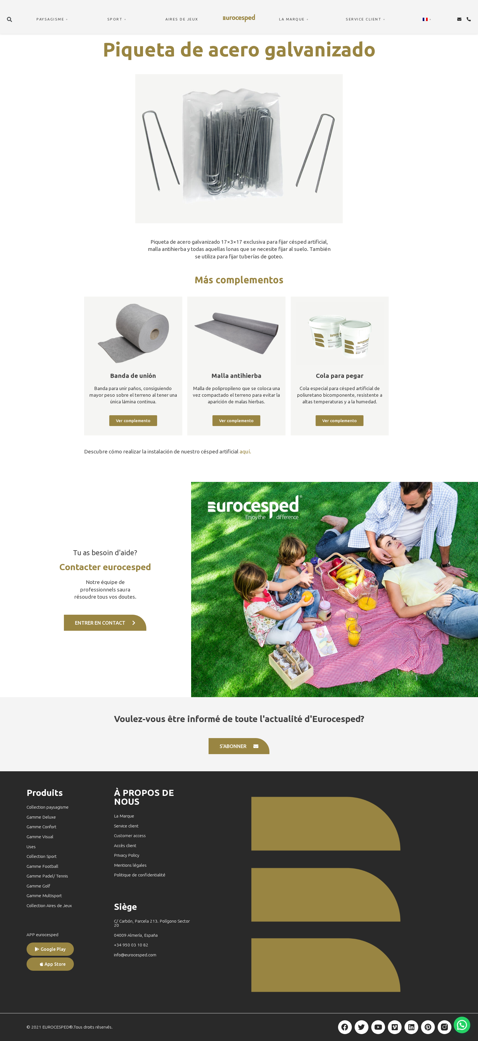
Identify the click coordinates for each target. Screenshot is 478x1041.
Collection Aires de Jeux (49, 905)
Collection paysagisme (48, 807)
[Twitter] (361, 1027)
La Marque (124, 816)
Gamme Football (42, 866)
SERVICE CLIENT (363, 19)
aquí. (245, 451)
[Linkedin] (411, 1027)
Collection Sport (42, 856)
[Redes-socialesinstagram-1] (444, 1027)
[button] (9, 19)
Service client (126, 826)
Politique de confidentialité (139, 875)
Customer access (130, 835)
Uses (31, 846)
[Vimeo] (395, 1027)
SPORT (115, 19)
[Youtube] (378, 1027)
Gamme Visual (40, 836)
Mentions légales (130, 865)
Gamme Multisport (44, 895)
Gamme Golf (38, 886)
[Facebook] (345, 1027)
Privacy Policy (126, 855)
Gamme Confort (41, 826)
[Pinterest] (428, 1027)
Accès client (125, 845)
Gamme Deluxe (41, 817)
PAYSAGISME (50, 19)
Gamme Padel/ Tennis (47, 876)
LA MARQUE (292, 19)
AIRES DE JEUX (181, 19)
